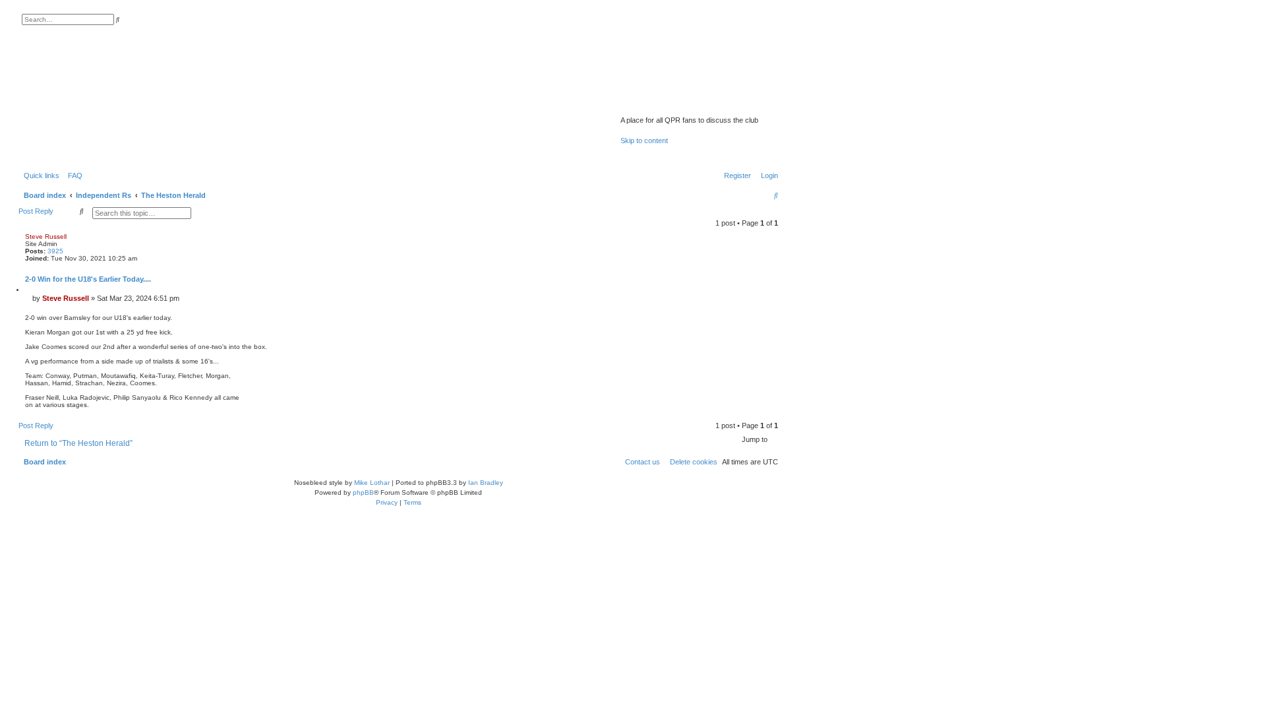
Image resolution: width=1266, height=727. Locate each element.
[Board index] (689, 102)
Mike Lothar (372, 482)
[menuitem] (72, 175)
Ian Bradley (485, 482)
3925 (55, 251)
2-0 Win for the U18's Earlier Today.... (88, 279)
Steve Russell (46, 236)
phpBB (363, 492)
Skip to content (644, 140)
